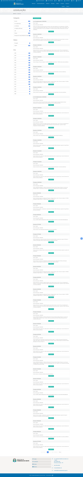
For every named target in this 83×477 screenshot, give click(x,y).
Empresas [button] (67, 3)
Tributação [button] (52, 3)
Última (60, 452)
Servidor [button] (63, 6)
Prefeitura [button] (47, 3)
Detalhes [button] (51, 31)
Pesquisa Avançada (37, 18)
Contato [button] (67, 6)
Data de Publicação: (36, 24)
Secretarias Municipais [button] (40, 3)
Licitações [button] (62, 3)
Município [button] (33, 3)
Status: (34, 23)
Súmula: (34, 26)
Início (15, 13)
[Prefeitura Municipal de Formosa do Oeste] (18, 3)
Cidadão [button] (57, 3)
